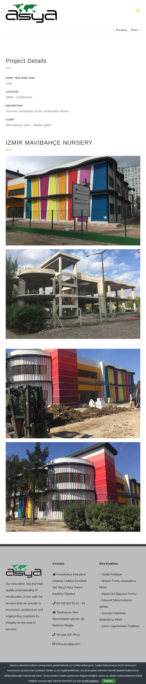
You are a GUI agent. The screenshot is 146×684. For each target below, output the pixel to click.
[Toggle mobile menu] (138, 11)
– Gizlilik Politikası (110, 574)
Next (134, 30)
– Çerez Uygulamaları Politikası (119, 626)
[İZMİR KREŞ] (73, 157)
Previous (121, 30)
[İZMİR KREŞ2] (73, 250)
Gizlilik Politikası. (90, 681)
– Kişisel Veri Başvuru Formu (117, 594)
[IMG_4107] (73, 443)
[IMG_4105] (73, 350)
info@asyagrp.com (67, 644)
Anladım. (108, 681)
